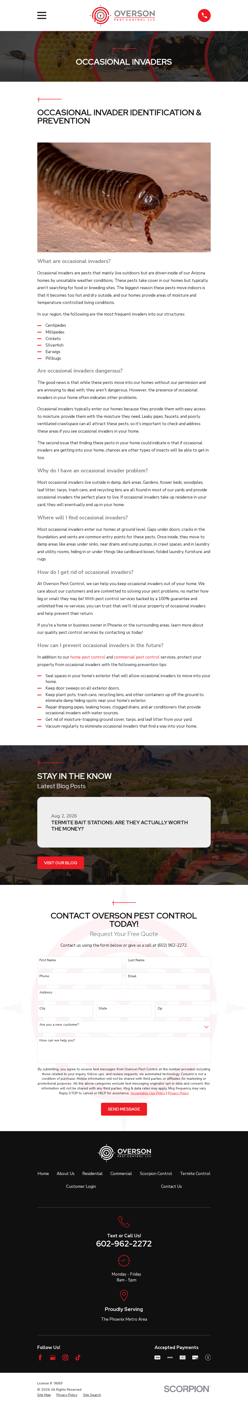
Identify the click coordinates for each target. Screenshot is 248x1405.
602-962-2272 (124, 1243)
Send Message (124, 1109)
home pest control (87, 657)
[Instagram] (65, 1357)
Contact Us (171, 1186)
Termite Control (195, 1173)
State (103, 1009)
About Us (66, 1173)
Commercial (121, 1173)
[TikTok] (78, 1357)
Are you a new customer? (59, 1025)
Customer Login (81, 1186)
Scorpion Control (156, 1173)
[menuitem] (44, 1395)
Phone (44, 976)
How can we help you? (57, 1041)
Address (45, 993)
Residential (92, 1173)
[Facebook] (40, 1357)
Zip (159, 1009)
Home (43, 1173)
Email (132, 976)
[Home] (122, 15)
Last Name (136, 960)
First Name (47, 960)
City (42, 1009)
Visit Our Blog (60, 862)
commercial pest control (137, 657)
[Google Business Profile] (53, 1357)
